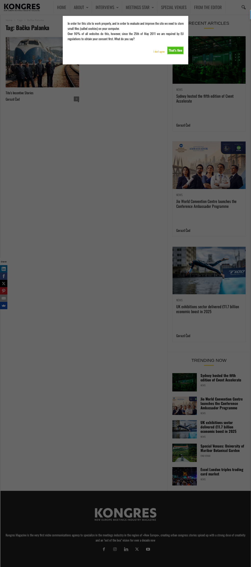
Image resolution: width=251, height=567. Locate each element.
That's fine (175, 50)
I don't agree (158, 51)
